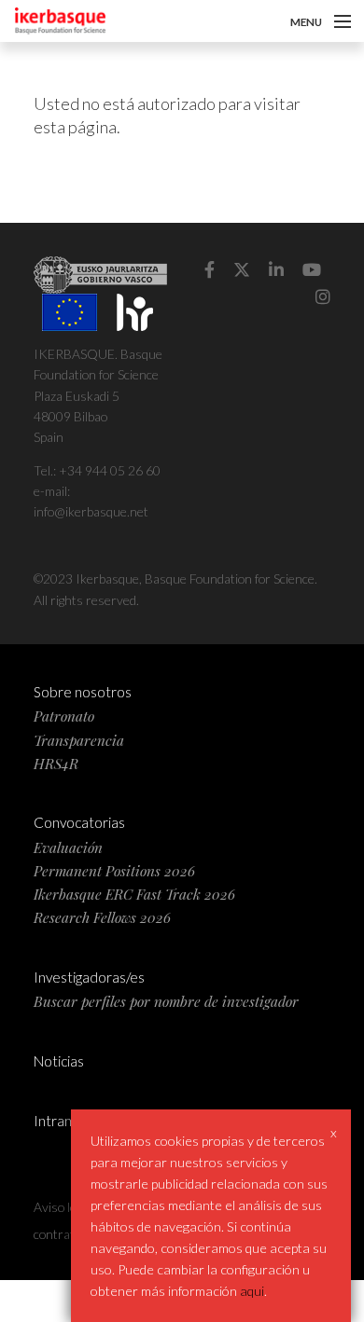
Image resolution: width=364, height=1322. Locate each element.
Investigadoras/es (89, 977)
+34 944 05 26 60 (110, 470)
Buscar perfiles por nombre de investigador (166, 1001)
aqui (252, 1291)
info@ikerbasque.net (91, 511)
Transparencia (79, 740)
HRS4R (56, 763)
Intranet (60, 1120)
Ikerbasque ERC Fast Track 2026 (134, 893)
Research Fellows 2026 (102, 917)
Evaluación (68, 847)
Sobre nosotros (83, 691)
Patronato (64, 715)
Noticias (59, 1061)
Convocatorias (79, 822)
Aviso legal (62, 1207)
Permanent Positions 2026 (114, 870)
